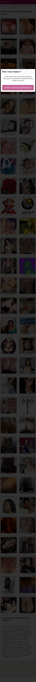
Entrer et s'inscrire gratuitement (18, 88)
